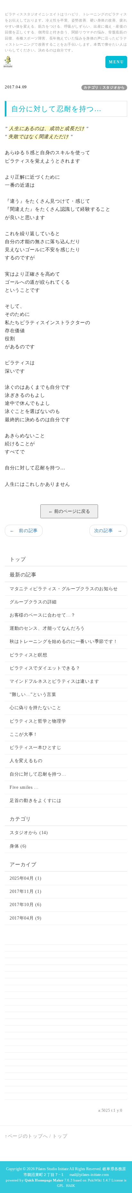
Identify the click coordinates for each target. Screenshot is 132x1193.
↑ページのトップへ (26, 1136)
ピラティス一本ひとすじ (36, 747)
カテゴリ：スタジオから (104, 87)
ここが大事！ (24, 734)
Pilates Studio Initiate (52, 1169)
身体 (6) (18, 846)
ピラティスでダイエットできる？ (45, 668)
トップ (18, 559)
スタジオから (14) (29, 832)
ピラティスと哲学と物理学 (38, 721)
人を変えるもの (26, 760)
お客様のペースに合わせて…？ (43, 615)
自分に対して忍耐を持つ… (38, 774)
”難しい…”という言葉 (33, 694)
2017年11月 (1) (25, 891)
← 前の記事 (24, 530)
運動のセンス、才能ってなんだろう (47, 628)
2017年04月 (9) (25, 918)
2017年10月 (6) (25, 904)
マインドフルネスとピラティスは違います (54, 681)
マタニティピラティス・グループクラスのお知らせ (64, 588)
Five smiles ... (24, 787)
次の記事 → (108, 530)
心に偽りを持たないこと (36, 707)
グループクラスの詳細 (33, 602)
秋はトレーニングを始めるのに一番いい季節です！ (64, 641)
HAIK (70, 1186)
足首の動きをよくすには (36, 800)
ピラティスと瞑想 (28, 655)
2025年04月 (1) (25, 878)
